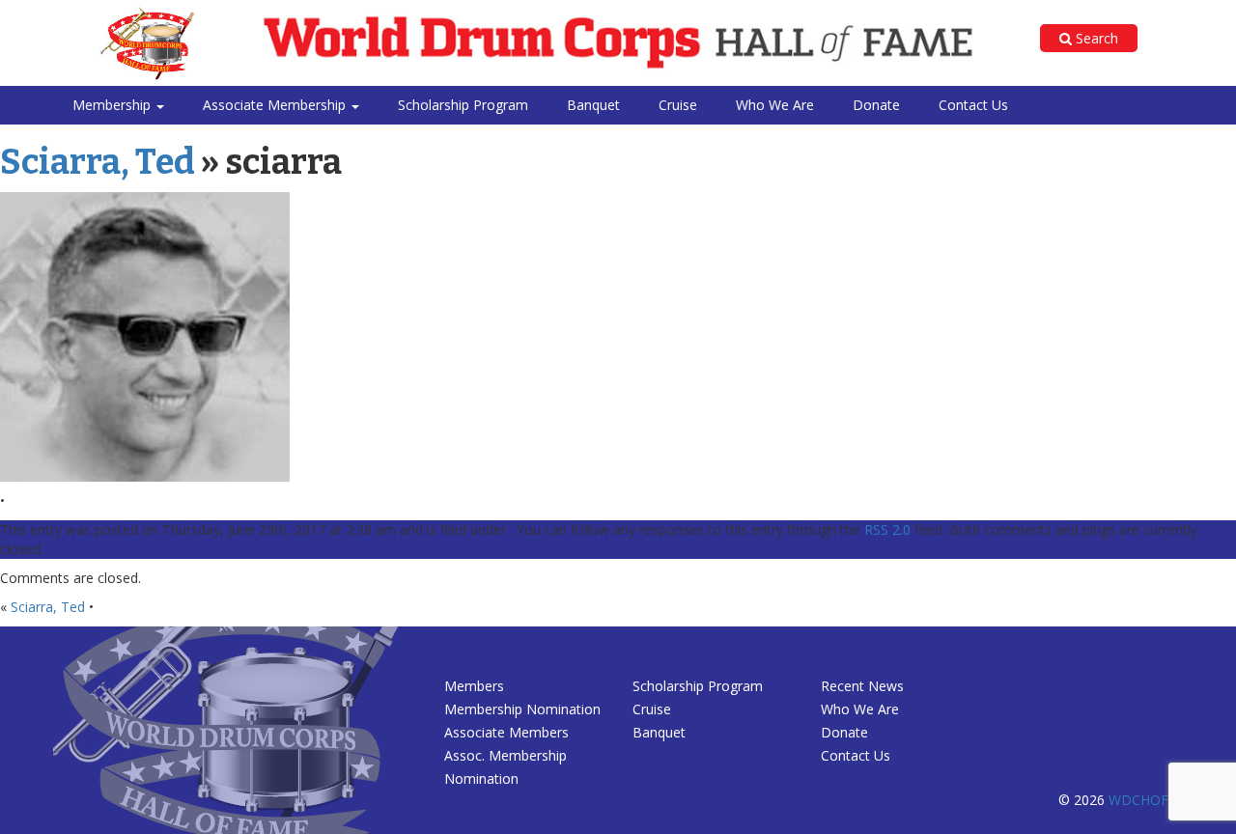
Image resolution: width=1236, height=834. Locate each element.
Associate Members (506, 732)
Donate (876, 105)
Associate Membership (276, 105)
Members (474, 686)
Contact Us (973, 105)
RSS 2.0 (887, 529)
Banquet (593, 105)
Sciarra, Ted (97, 162)
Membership (113, 105)
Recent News (862, 686)
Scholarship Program (463, 105)
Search (1095, 38)
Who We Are (775, 105)
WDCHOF (1138, 800)
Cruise (678, 105)
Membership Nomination (522, 709)
